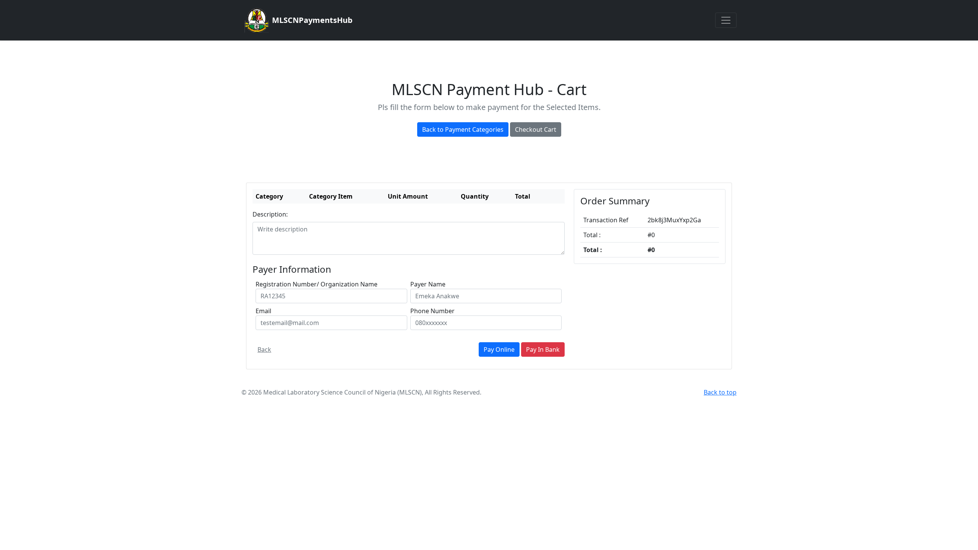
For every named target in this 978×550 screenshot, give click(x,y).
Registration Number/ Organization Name (316, 284)
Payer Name (427, 284)
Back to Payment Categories (463, 129)
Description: (270, 214)
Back (264, 349)
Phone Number (432, 311)
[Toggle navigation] (726, 20)
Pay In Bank (543, 349)
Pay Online (499, 349)
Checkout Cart (535, 129)
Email (263, 311)
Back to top (720, 392)
